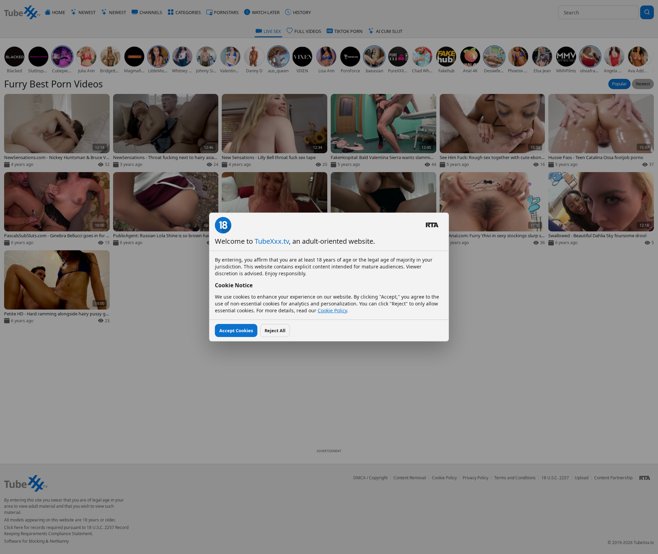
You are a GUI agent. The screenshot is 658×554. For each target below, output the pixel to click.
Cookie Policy (332, 310)
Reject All (275, 330)
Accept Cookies (236, 330)
